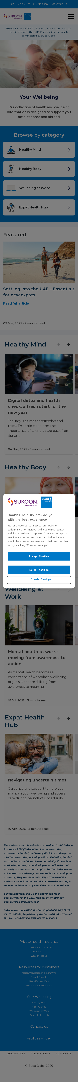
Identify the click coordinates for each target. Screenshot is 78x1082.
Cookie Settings (41, 579)
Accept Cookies (39, 556)
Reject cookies (39, 570)
